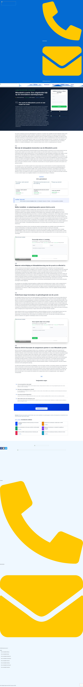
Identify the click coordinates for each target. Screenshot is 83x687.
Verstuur (34, 255)
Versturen (59, 106)
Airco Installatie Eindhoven (6, 656)
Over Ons (35, 84)
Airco (40, 84)
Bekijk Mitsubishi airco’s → (41, 408)
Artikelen (72, 84)
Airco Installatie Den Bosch (6, 665)
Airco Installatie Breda (5, 654)
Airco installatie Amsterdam (6, 658)
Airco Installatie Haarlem (5, 667)
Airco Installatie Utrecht (5, 660)
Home (31, 84)
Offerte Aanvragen (55, 84)
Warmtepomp (46, 84)
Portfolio (62, 84)
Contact (67, 84)
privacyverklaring (55, 258)
